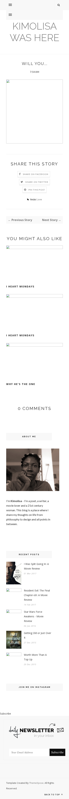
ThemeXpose (36, 782)
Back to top (52, 794)
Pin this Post (36, 189)
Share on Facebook (35, 174)
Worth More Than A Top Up (35, 657)
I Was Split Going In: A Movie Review (36, 566)
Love (39, 199)
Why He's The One (20, 384)
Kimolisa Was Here (34, 31)
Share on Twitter (36, 182)
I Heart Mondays (20, 286)
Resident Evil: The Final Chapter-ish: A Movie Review (37, 595)
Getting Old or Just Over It (37, 635)
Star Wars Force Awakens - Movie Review (34, 616)
